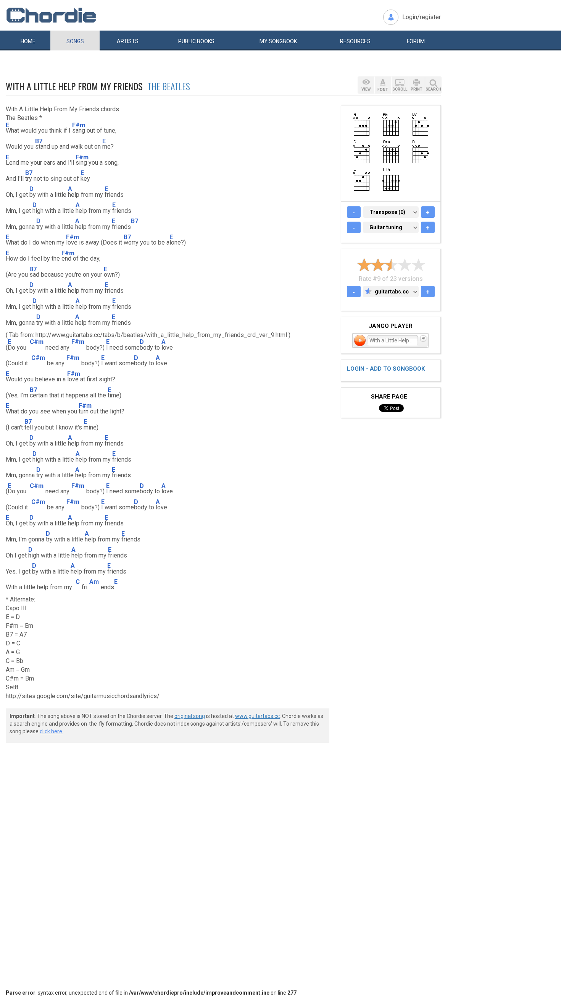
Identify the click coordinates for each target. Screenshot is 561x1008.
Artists (128, 41)
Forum (416, 41)
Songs (75, 41)
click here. (51, 731)
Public (196, 41)
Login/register (421, 17)
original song (189, 716)
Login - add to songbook (386, 368)
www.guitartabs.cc (257, 716)
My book (278, 41)
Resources (355, 41)
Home (28, 41)
